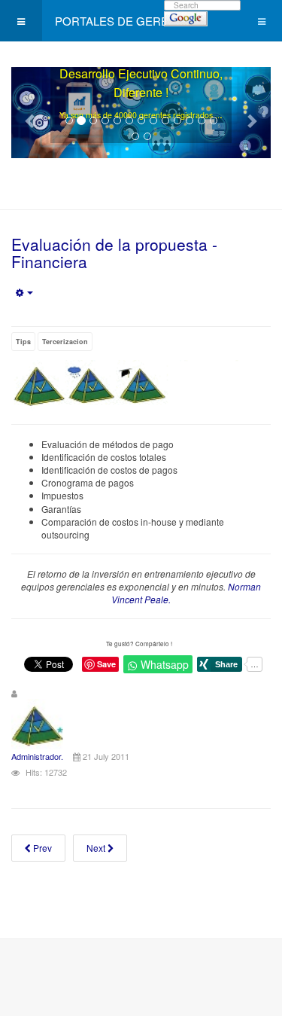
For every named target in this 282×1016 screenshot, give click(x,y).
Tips (23, 341)
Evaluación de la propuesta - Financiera (114, 253)
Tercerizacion (65, 341)
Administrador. (37, 756)
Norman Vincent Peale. (186, 593)
